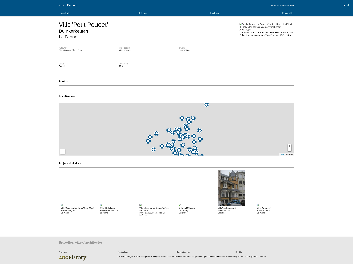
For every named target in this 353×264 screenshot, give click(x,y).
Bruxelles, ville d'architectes (282, 5)
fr (344, 5)
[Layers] (62, 151)
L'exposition (288, 13)
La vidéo (214, 13)
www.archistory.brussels (235, 257)
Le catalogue (140, 13)
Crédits (238, 252)
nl (348, 5)
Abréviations (123, 252)
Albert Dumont (78, 50)
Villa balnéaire (125, 50)
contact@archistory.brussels (255, 257)
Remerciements (183, 252)
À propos (63, 252)
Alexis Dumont (68, 5)
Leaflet (282, 154)
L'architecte (64, 13)
